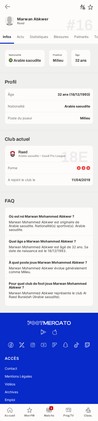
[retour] (7, 7)
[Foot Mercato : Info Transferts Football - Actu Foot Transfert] (49, 323)
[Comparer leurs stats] (83, 7)
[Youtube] (43, 344)
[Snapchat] (65, 344)
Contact (11, 368)
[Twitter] (21, 344)
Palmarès (81, 37)
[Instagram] (32, 344)
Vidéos (10, 384)
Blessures (61, 37)
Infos (7, 37)
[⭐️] (90, 7)
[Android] (43, 332)
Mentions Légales (18, 376)
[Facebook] (10, 344)
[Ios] (54, 332)
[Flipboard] (54, 344)
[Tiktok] (76, 344)
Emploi (10, 400)
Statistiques (39, 37)
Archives (11, 392)
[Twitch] (87, 344)
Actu (20, 37)
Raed (20, 23)
